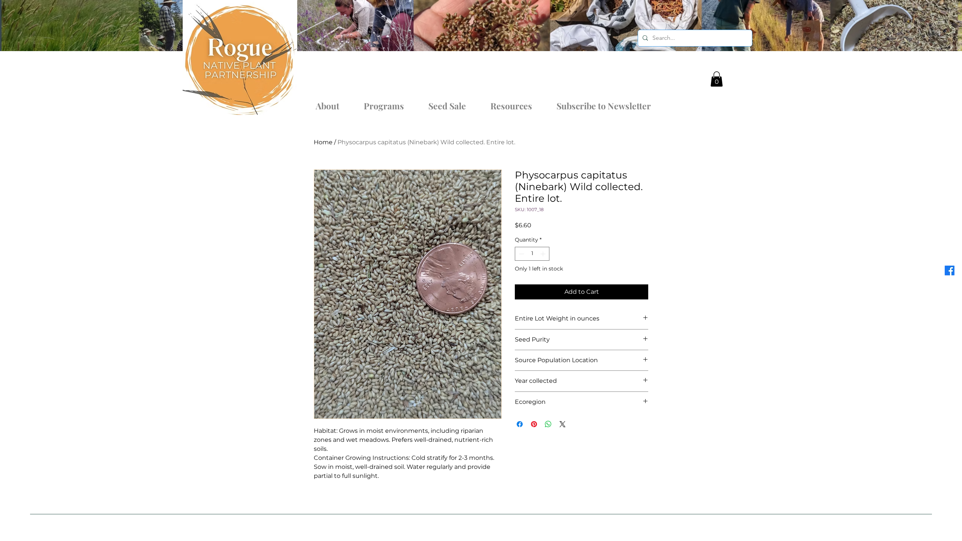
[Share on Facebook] (519, 424)
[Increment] (543, 253)
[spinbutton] (532, 253)
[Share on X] (562, 424)
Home (323, 142)
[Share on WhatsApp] (548, 424)
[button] (716, 79)
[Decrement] (520, 253)
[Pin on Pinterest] (533, 424)
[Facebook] (949, 270)
